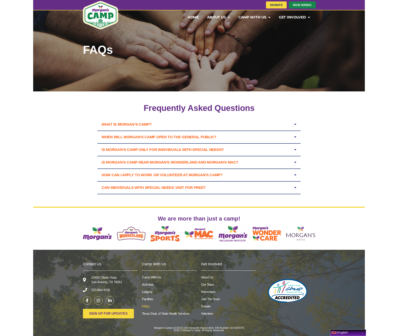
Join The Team (210, 299)
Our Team (207, 284)
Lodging (147, 292)
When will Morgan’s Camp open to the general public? (159, 137)
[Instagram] (98, 300)
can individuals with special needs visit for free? (154, 188)
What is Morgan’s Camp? (127, 124)
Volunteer (207, 313)
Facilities (147, 299)
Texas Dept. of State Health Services (165, 313)
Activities (148, 284)
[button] (199, 124)
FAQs (146, 306)
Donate (205, 306)
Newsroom (208, 292)
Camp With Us (252, 17)
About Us (216, 17)
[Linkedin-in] (110, 300)
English (342, 332)
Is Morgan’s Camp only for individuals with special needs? (163, 150)
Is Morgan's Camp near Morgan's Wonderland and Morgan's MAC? (170, 162)
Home (193, 17)
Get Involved (292, 17)
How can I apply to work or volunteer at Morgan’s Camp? (162, 175)
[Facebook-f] (87, 300)
